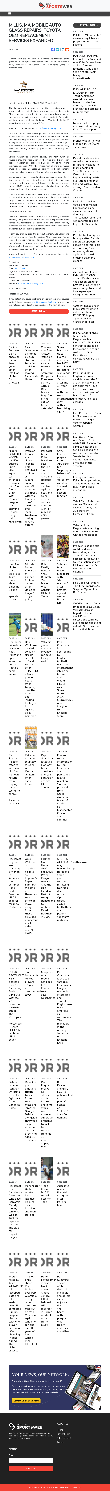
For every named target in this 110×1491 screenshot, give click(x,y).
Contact (60, 1442)
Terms (60, 1430)
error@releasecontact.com (44, 302)
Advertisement (64, 1438)
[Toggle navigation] (10, 14)
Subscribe (30, 1468)
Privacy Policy (63, 1434)
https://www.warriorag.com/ (48, 128)
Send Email (20, 268)
